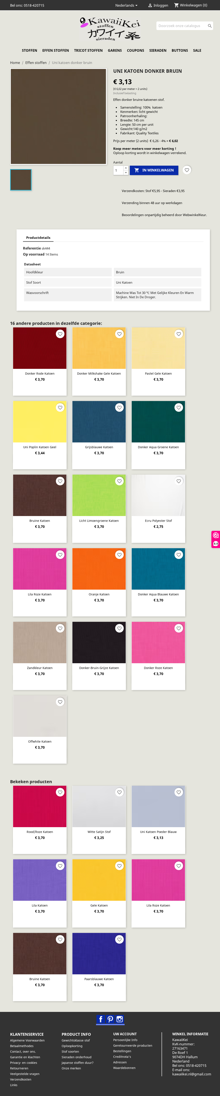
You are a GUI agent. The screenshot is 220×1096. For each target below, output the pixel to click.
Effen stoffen (55, 50)
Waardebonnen (124, 1068)
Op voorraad (33, 254)
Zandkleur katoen (40, 668)
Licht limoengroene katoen (99, 521)
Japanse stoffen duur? (77, 1063)
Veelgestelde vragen (25, 1074)
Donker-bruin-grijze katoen (99, 668)
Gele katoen (99, 905)
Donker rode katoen (40, 373)
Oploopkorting (72, 1046)
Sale (197, 50)
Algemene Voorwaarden (27, 1040)
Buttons (180, 50)
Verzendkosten (20, 1079)
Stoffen (29, 50)
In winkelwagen (154, 170)
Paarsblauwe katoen (99, 979)
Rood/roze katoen (40, 832)
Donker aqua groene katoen (158, 447)
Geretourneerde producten (132, 1045)
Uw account (125, 1034)
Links (13, 1085)
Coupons (135, 50)
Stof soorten (70, 1051)
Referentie (32, 248)
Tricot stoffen (88, 50)
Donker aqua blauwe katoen (158, 594)
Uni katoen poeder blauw (158, 832)
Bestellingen (122, 1051)
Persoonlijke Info (125, 1040)
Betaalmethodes (22, 1046)
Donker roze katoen (158, 668)
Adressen (120, 1062)
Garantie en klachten (25, 1057)
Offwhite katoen (40, 741)
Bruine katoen (39, 521)
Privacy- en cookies (23, 1063)
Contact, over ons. (23, 1051)
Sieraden (158, 50)
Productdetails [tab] (38, 237)
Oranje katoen (99, 594)
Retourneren (19, 1068)
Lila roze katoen (40, 594)
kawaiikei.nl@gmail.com (191, 1074)
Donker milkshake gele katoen (99, 373)
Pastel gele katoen (158, 373)
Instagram (119, 1019)
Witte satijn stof (99, 832)
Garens (115, 50)
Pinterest (110, 1019)
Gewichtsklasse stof (76, 1040)
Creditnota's (122, 1057)
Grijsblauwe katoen (99, 447)
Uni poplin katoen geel (39, 447)
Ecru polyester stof (158, 521)
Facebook (100, 1019)
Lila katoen (40, 905)
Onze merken (71, 1068)
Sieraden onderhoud (77, 1057)
